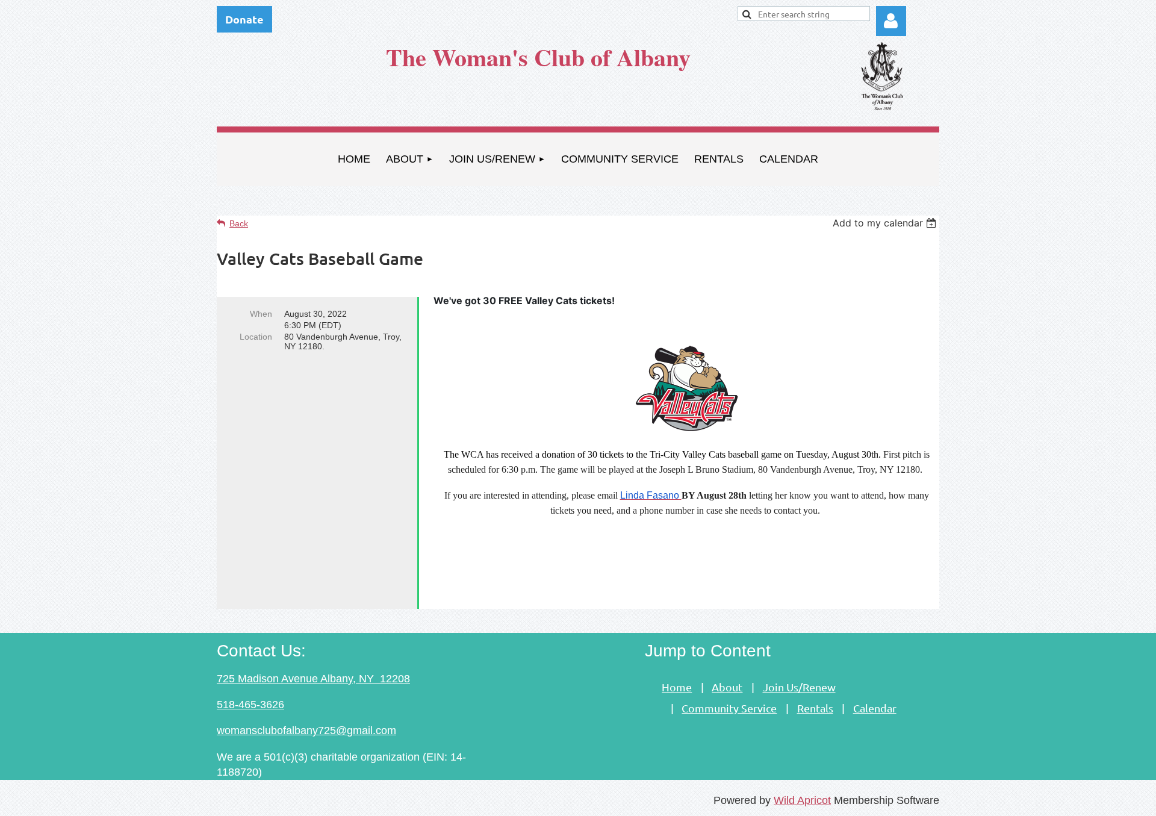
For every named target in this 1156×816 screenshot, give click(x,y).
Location (256, 336)
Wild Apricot (802, 800)
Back (238, 223)
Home (677, 687)
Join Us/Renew (799, 687)
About (727, 687)
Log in (891, 21)
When (261, 314)
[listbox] (886, 223)
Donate (244, 19)
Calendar (875, 708)
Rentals (815, 708)
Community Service (729, 708)
